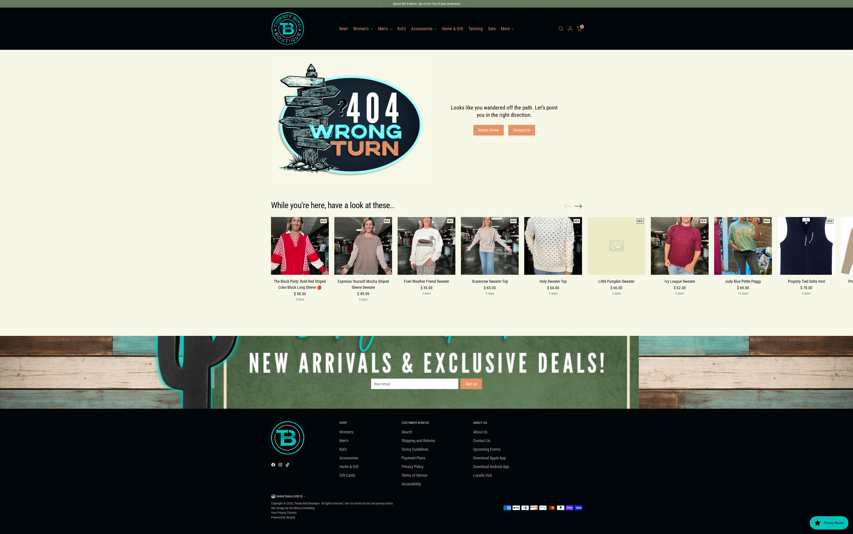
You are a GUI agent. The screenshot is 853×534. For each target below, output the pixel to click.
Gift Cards (347, 475)
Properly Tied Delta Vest (806, 281)
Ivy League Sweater (680, 281)
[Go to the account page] (570, 28)
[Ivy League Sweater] (680, 246)
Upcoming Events (486, 449)
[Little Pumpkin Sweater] (616, 246)
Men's (343, 440)
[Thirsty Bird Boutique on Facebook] (273, 465)
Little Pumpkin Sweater (616, 281)
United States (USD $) (289, 496)
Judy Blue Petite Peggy (743, 281)
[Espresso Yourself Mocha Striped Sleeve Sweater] (363, 246)
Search (407, 432)
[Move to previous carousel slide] (568, 206)
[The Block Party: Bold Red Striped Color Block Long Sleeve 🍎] (300, 246)
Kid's (343, 449)
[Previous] (381, 4)
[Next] (472, 4)
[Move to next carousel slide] (578, 206)
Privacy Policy (413, 466)
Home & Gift (349, 466)
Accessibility (411, 484)
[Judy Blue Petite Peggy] (743, 246)
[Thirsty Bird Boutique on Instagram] (280, 465)
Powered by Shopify (283, 517)
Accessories (348, 458)
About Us (480, 432)
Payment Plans (413, 458)
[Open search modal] (560, 28)
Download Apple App (489, 458)
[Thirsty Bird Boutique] (287, 28)
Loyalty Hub (482, 475)
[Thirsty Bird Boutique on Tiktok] (288, 465)
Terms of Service (414, 475)
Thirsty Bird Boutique (307, 503)
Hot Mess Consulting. (302, 508)
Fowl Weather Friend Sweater (426, 281)
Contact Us (481, 440)
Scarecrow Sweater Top (490, 281)
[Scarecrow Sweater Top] (490, 246)
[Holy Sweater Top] (553, 246)
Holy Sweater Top (553, 281)
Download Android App (491, 466)
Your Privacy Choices (284, 512)
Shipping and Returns (418, 440)
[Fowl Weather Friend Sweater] (426, 246)
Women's (346, 432)
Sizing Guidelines (415, 449)
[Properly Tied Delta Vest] (806, 246)
